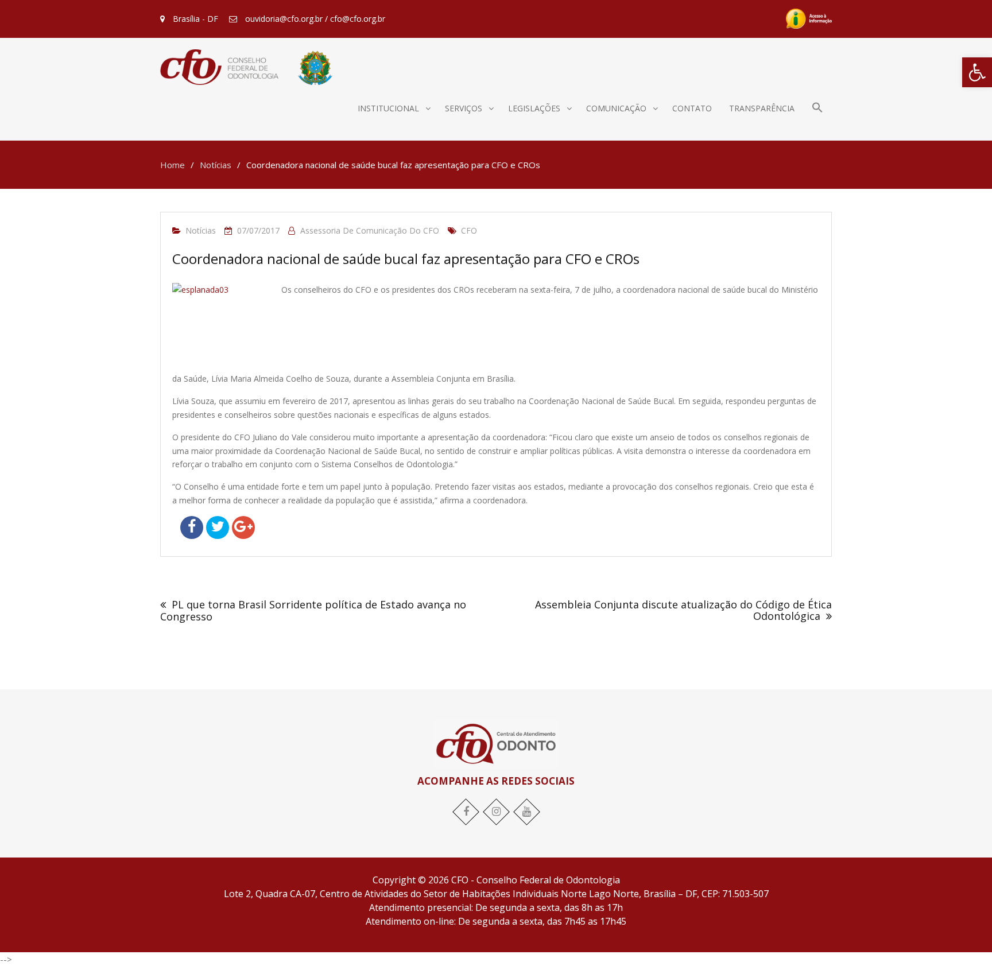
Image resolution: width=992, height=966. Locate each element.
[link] (977, 72)
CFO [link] (469, 230)
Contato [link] (692, 108)
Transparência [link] (762, 108)
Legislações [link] (534, 108)
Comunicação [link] (616, 108)
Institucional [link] (388, 108)
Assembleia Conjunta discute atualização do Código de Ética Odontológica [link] (683, 610)
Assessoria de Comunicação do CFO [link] (369, 230)
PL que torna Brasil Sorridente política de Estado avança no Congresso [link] (313, 610)
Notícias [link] (200, 230)
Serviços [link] (463, 108)
